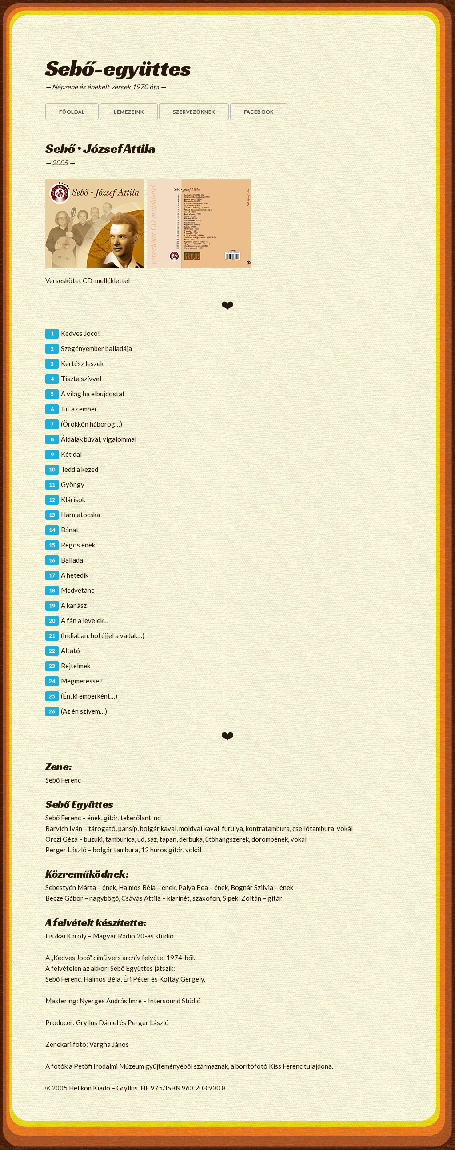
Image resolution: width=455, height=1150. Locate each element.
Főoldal (72, 112)
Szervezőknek (194, 112)
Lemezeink (129, 112)
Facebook (259, 112)
